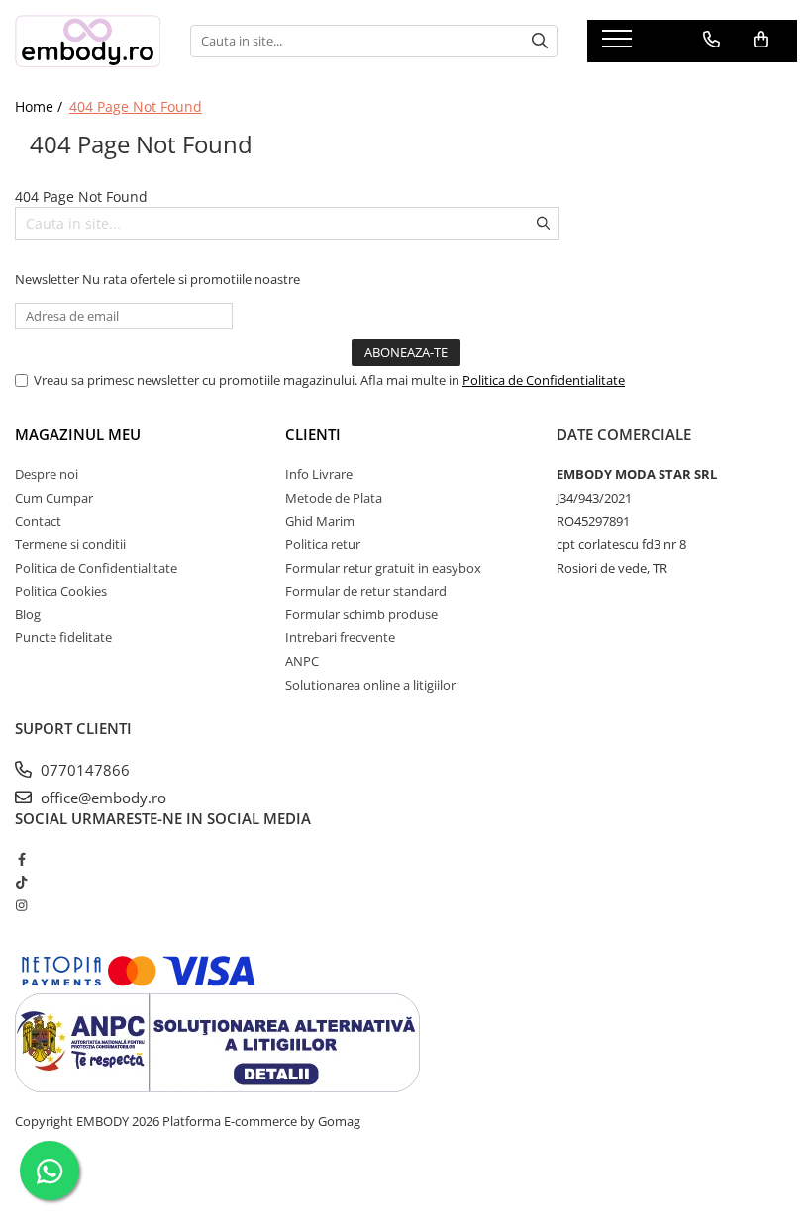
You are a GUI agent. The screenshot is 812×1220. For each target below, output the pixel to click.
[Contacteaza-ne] (711, 39)
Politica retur (322, 544)
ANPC (302, 661)
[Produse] (619, 44)
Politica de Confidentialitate (543, 380)
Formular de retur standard (366, 591)
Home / (40, 106)
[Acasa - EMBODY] (87, 41)
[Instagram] (21, 905)
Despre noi (46, 474)
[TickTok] (21, 882)
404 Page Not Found (135, 106)
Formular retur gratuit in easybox (383, 568)
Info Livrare (319, 474)
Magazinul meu (78, 434)
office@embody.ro (101, 797)
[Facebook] (21, 859)
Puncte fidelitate (63, 637)
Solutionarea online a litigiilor (370, 685)
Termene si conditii (70, 544)
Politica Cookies (61, 591)
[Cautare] (540, 41)
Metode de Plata (333, 498)
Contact (38, 521)
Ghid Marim (320, 521)
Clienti (313, 434)
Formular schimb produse (361, 614)
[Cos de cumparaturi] (761, 39)
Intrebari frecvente (340, 637)
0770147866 (83, 770)
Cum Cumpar (54, 498)
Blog (28, 614)
